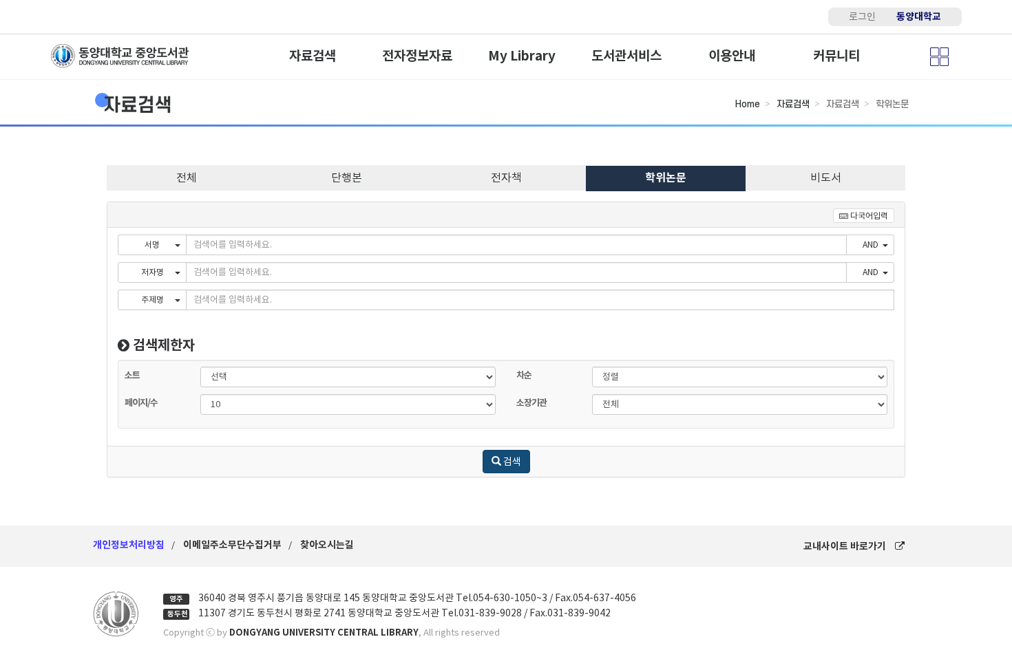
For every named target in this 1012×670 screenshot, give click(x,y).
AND (870, 244)
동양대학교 (918, 16)
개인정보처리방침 (129, 545)
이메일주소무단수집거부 (232, 545)
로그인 (862, 16)
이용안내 (731, 55)
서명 (152, 244)
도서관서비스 (626, 55)
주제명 (152, 299)
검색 (511, 461)
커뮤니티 (836, 55)
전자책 (506, 177)
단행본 (346, 177)
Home (747, 104)
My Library (522, 55)
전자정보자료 (417, 55)
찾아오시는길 (327, 545)
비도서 (825, 177)
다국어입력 (868, 215)
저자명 (152, 272)
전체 (186, 177)
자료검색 (312, 55)
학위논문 (665, 178)
